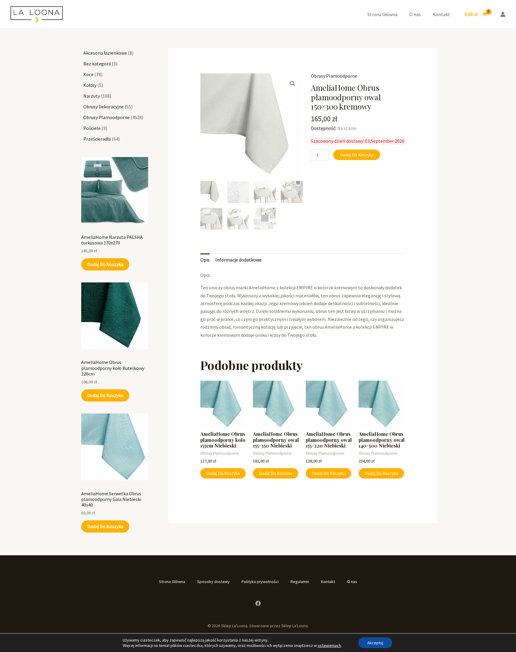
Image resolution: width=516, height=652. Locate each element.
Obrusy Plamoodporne (334, 76)
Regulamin (300, 581)
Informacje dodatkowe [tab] (238, 260)
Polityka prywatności (260, 581)
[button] (292, 83)
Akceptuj (375, 642)
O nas (415, 14)
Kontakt (441, 14)
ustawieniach (329, 645)
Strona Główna (382, 14)
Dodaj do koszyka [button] (223, 473)
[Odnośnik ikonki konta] (503, 14)
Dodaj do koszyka (105, 264)
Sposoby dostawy (213, 581)
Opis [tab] (205, 260)
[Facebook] (258, 603)
